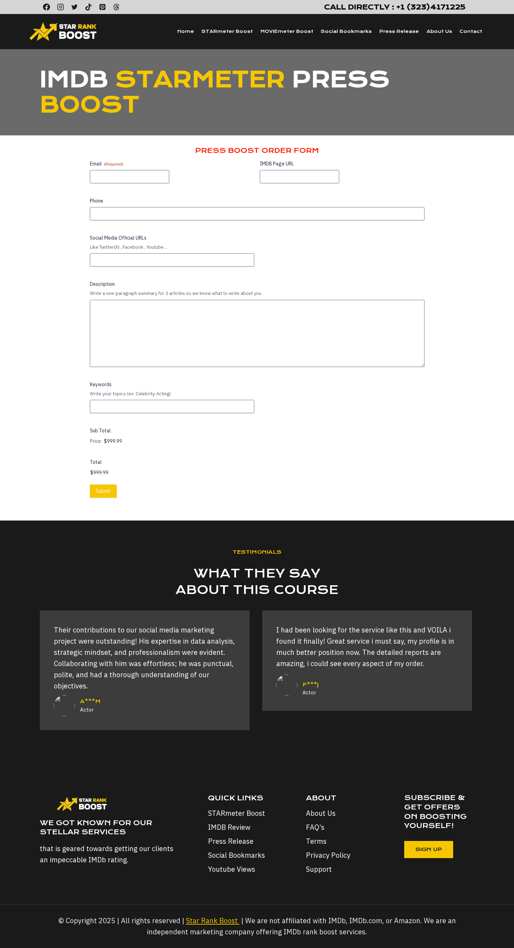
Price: (96, 441)
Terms (316, 841)
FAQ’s (315, 827)
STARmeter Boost (227, 31)
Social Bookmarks (346, 31)
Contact (470, 31)
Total (96, 462)
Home (185, 31)
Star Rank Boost (213, 920)
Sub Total (100, 430)
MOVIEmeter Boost (286, 31)
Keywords (101, 384)
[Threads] (116, 7)
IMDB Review (229, 827)
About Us (439, 31)
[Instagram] (60, 7)
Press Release (399, 31)
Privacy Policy (328, 855)
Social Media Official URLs (118, 238)
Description (102, 284)
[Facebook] (46, 7)
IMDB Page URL (277, 164)
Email (106, 164)
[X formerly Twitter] (74, 7)
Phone (96, 201)
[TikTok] (88, 7)
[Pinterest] (102, 7)
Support (319, 869)
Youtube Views (231, 869)
